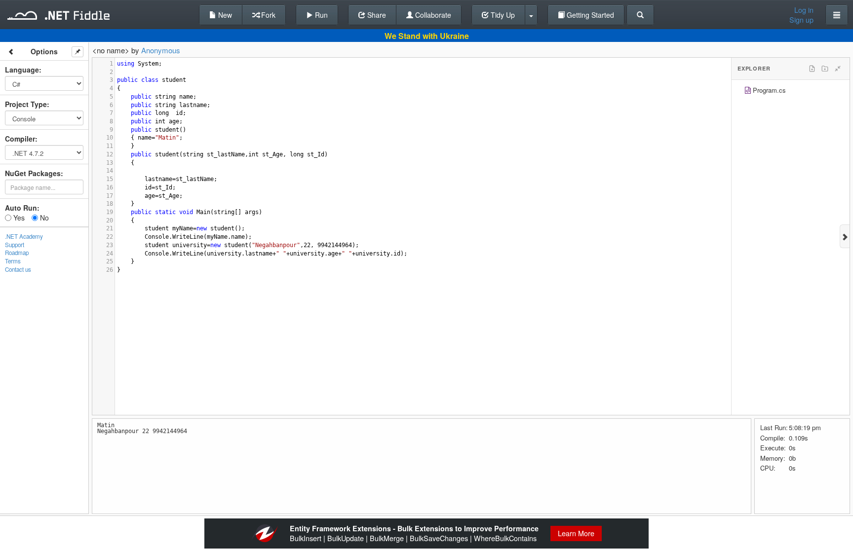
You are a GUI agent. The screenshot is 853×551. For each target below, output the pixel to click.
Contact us (18, 269)
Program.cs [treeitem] (769, 90)
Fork (267, 15)
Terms (13, 261)
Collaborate (432, 15)
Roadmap (17, 253)
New (224, 15)
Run (320, 15)
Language (22, 69)
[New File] (812, 68)
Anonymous (160, 50)
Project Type (26, 104)
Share (375, 15)
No (43, 217)
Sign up (801, 20)
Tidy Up (502, 15)
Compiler (20, 139)
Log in (804, 10)
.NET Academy (24, 236)
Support (14, 245)
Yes (18, 217)
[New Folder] (825, 68)
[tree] (791, 91)
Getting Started (589, 15)
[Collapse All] (838, 68)
